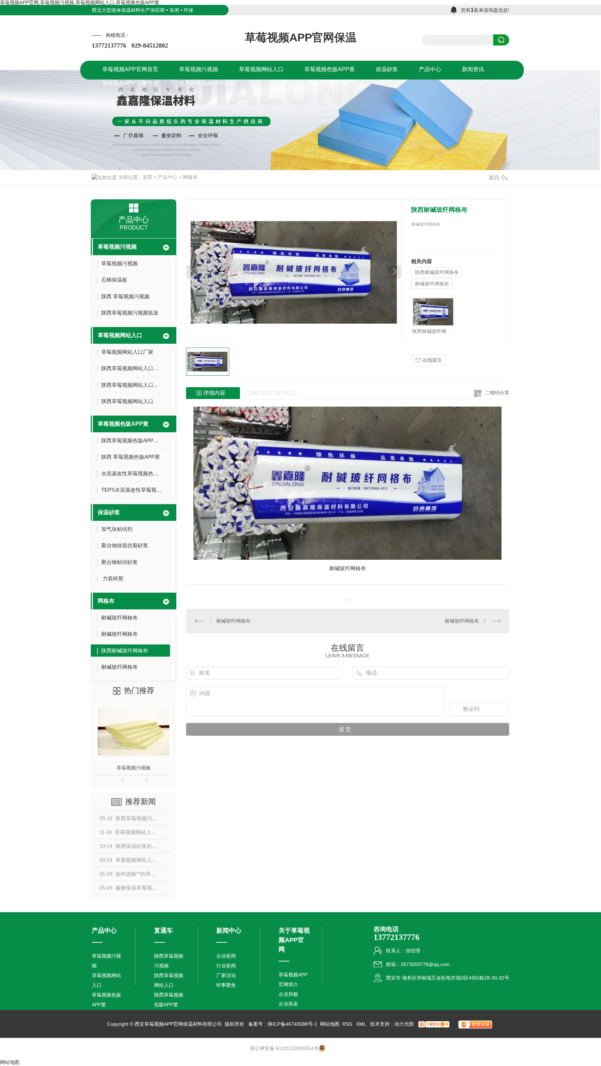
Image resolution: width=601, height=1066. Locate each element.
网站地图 (329, 1024)
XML (361, 1024)
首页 (147, 177)
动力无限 (404, 1024)
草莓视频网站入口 (120, 335)
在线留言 (431, 360)
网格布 (190, 177)
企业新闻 (226, 956)
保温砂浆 (109, 512)
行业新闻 (226, 965)
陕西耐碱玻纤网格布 (437, 272)
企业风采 (288, 1004)
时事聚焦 (226, 985)
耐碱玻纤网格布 (432, 283)
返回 (494, 177)
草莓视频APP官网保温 (300, 37)
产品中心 (167, 177)
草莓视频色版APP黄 (123, 424)
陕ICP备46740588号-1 (292, 1024)
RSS (347, 1024)
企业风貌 (288, 994)
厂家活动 (226, 975)
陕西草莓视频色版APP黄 (168, 999)
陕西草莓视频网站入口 (168, 980)
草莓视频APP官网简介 (293, 979)
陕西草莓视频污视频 (168, 960)
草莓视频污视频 (117, 247)
